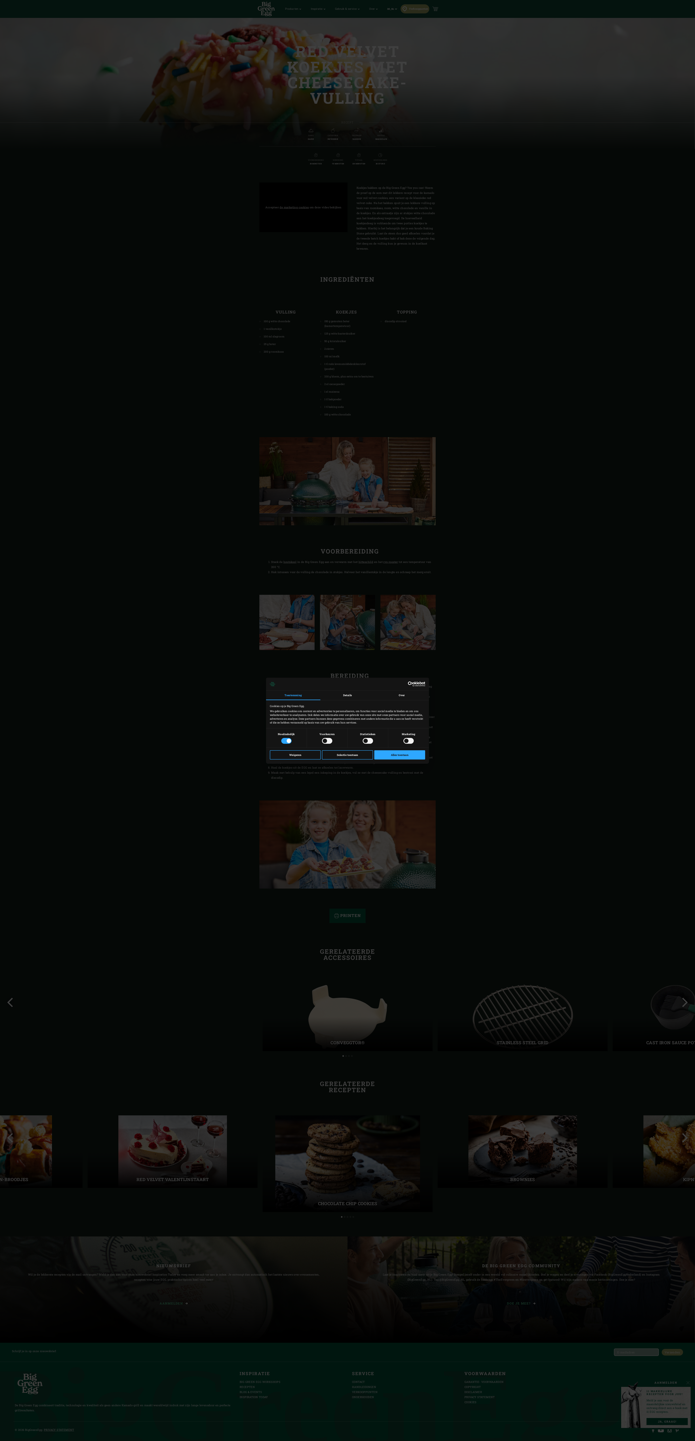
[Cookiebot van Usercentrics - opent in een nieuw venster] (409, 684)
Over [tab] (402, 695)
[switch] (327, 741)
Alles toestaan (400, 755)
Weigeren (295, 755)
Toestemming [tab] (293, 695)
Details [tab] (347, 695)
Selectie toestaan (347, 755)
